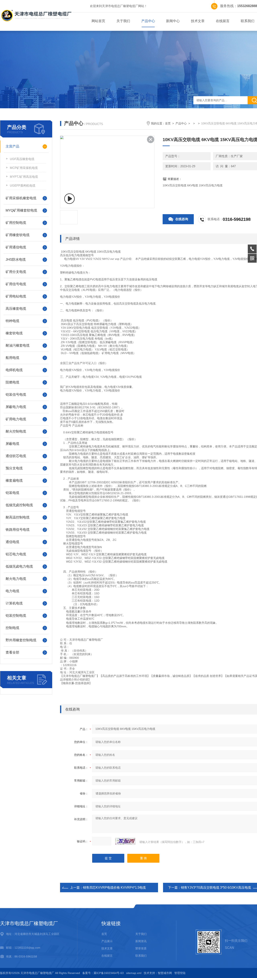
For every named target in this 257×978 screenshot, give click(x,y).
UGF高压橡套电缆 (22, 159)
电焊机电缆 (14, 370)
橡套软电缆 (14, 333)
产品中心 (148, 21)
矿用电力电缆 (16, 419)
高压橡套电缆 (16, 309)
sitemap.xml (133, 973)
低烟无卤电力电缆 (19, 566)
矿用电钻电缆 (16, 296)
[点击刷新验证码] (125, 841)
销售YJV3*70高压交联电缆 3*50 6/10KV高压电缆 (216, 887)
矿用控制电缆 (16, 223)
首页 (168, 123)
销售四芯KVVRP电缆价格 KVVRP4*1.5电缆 (114, 887)
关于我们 (123, 21)
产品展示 (107, 941)
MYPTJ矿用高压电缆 (24, 176)
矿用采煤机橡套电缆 (21, 198)
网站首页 (98, 21)
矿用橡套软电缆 (18, 235)
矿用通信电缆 (16, 247)
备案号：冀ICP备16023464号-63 (103, 973)
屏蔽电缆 (12, 444)
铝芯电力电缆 (16, 554)
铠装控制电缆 (16, 616)
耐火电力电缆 (16, 579)
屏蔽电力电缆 (16, 407)
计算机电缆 (14, 603)
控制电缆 (12, 628)
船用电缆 (12, 358)
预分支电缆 (14, 468)
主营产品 (12, 146)
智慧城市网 (165, 973)
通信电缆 (12, 542)
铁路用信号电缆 (18, 530)
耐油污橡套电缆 (18, 345)
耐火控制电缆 (16, 431)
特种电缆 (12, 321)
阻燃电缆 (12, 382)
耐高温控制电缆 (18, 517)
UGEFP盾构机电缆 (22, 185)
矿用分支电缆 (16, 272)
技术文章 (198, 21)
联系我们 (141, 955)
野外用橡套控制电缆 (21, 640)
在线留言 (222, 21)
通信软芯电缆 (16, 456)
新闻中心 (173, 21)
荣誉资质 (141, 948)
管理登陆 (180, 973)
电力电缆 (12, 591)
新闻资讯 (141, 941)
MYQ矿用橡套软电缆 (21, 210)
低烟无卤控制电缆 (19, 505)
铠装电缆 (12, 493)
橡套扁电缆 (14, 480)
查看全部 (12, 652)
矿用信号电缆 (16, 284)
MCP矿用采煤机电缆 (24, 167)
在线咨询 (181, 219)
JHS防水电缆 (16, 259)
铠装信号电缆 (16, 395)
